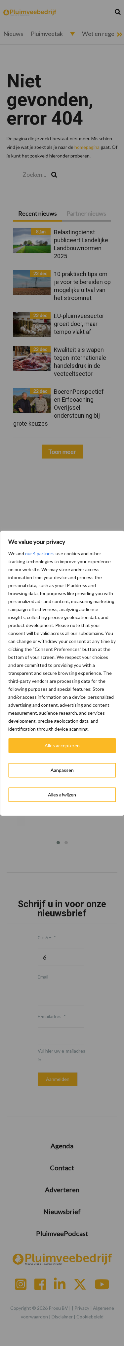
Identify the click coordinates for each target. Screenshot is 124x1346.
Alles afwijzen (62, 794)
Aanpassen (62, 770)
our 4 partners (40, 553)
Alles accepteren (62, 745)
